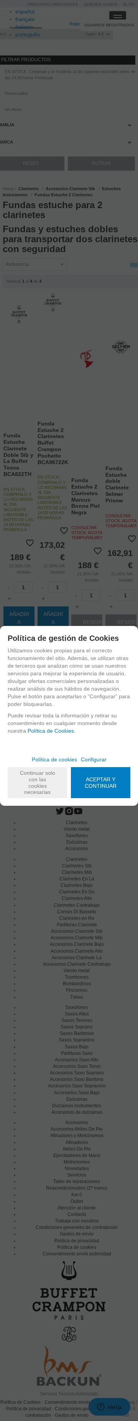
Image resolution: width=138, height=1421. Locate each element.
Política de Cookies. (52, 731)
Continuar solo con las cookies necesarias (37, 782)
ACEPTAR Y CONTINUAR (101, 782)
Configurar (94, 759)
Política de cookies (54, 759)
